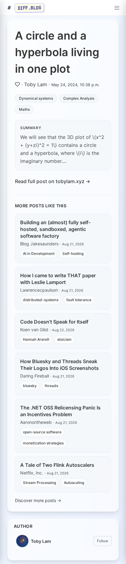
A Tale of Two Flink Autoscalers (57, 465)
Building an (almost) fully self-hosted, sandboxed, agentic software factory (55, 229)
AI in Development (38, 253)
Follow (102, 541)
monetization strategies (43, 443)
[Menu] (116, 7)
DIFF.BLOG (29, 7)
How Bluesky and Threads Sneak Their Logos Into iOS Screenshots (59, 364)
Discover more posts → (38, 500)
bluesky (30, 385)
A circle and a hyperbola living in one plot (57, 52)
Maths (24, 109)
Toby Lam (35, 84)
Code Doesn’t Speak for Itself (54, 322)
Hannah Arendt (36, 339)
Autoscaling (74, 482)
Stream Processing (39, 482)
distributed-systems (40, 299)
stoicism (64, 339)
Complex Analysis (78, 98)
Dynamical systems (36, 98)
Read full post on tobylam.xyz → (52, 181)
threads (51, 385)
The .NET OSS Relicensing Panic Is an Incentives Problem (60, 411)
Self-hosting (72, 253)
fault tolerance (78, 299)
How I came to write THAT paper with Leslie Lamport (58, 278)
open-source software (42, 432)
